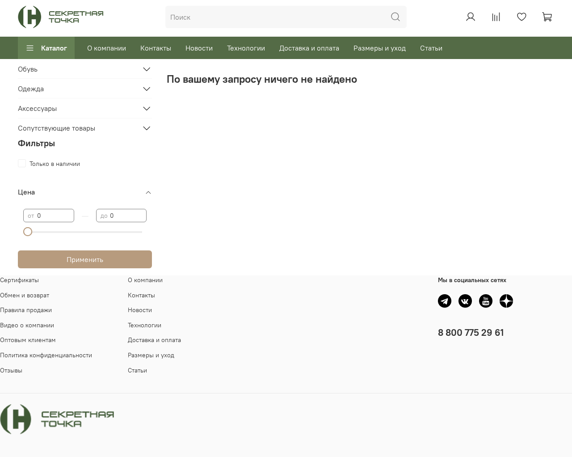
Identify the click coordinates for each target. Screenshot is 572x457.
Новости (199, 47)
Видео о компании (27, 325)
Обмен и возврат (24, 295)
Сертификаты (19, 280)
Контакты (155, 47)
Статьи (431, 47)
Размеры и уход (379, 47)
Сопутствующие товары (56, 127)
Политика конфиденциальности (46, 355)
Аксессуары (37, 108)
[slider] (27, 231)
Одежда (31, 88)
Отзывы (11, 370)
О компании (106, 47)
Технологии (246, 47)
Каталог (54, 47)
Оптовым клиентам (28, 340)
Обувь (28, 68)
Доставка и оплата (309, 47)
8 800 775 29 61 (471, 332)
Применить (85, 259)
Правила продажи (26, 310)
